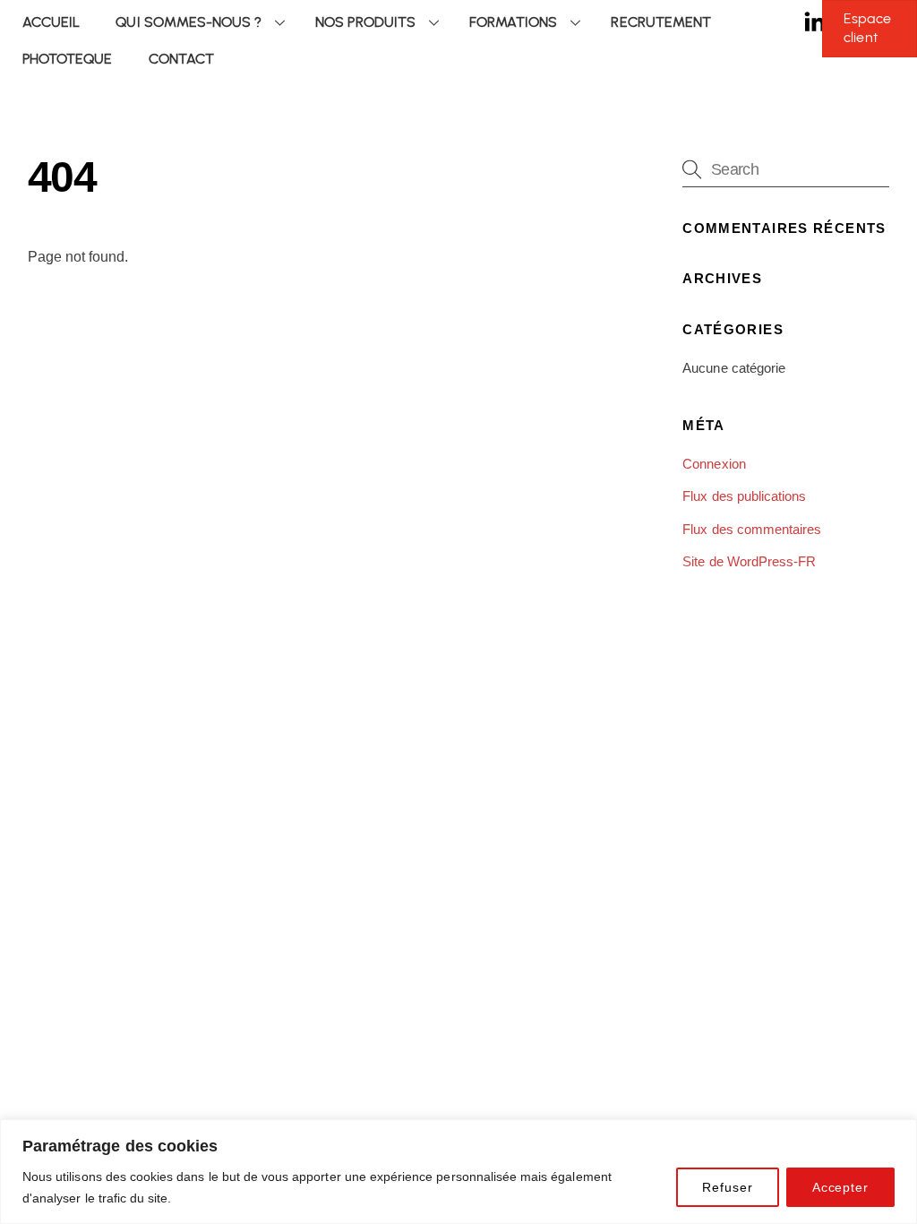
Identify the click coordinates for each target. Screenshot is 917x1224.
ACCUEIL (51, 21)
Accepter (840, 1187)
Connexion (713, 463)
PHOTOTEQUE (67, 58)
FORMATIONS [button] (513, 21)
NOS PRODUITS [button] (365, 21)
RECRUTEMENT (661, 21)
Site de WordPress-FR (749, 561)
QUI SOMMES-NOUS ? (188, 21)
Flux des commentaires (751, 529)
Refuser (727, 1187)
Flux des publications (744, 496)
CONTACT (181, 58)
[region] (458, 1171)
